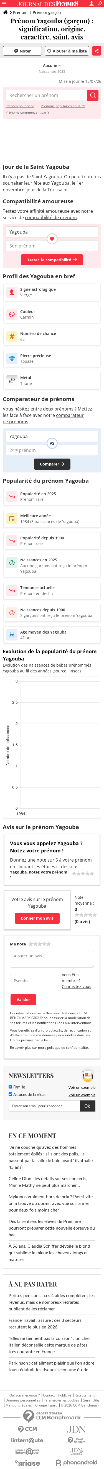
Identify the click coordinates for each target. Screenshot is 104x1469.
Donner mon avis (37, 918)
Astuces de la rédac (29, 1095)
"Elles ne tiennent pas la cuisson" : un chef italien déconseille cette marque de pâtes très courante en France (49, 1345)
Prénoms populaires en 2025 (63, 106)
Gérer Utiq (91, 1400)
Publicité (64, 1395)
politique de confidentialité (67, 1047)
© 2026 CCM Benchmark (80, 1405)
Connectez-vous (76, 986)
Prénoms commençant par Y (27, 112)
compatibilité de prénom (51, 217)
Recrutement (85, 1395)
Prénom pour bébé (20, 106)
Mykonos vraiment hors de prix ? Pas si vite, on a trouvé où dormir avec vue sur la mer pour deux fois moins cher (51, 1203)
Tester (49, 259)
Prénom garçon (47, 12)
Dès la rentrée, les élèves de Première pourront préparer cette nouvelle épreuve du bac (52, 1228)
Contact (49, 1395)
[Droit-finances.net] (77, 1440)
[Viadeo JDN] (77, 1451)
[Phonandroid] (77, 1462)
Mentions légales (19, 1405)
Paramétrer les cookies (61, 1400)
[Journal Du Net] (77, 1429)
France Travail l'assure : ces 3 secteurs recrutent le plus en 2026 (45, 1323)
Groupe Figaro (46, 1405)
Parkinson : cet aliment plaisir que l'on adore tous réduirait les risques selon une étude (51, 1366)
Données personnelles (23, 1400)
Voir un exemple (82, 1087)
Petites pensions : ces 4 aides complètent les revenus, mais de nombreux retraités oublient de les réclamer (52, 1302)
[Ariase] (27, 1463)
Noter (25, 51)
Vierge (26, 294)
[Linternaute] (27, 1440)
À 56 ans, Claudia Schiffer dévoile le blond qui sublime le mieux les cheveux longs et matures (49, 1253)
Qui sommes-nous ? (24, 1395)
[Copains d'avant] (27, 1451)
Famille (18, 1087)
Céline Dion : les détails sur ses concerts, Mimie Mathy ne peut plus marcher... (48, 1182)
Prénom (20, 12)
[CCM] (27, 1429)
